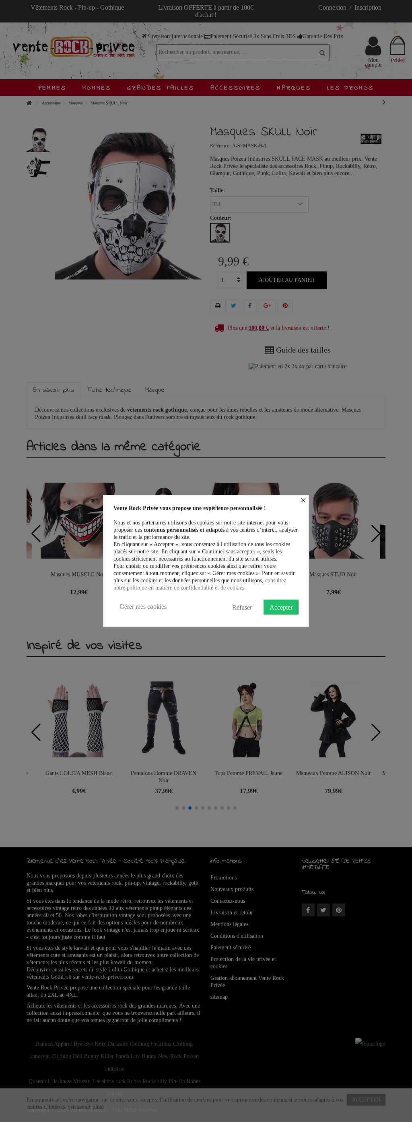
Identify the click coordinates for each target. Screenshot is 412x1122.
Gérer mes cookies (143, 606)
